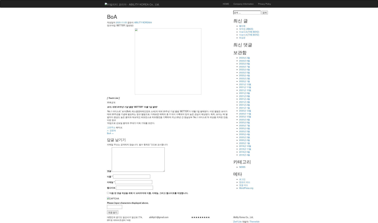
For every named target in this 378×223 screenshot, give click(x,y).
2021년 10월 (245, 90)
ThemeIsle (254, 221)
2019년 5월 (244, 151)
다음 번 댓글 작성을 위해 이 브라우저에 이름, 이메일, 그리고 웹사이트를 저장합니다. (149, 193)
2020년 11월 (245, 113)
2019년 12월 (245, 145)
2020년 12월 (245, 110)
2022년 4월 (244, 75)
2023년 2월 (244, 57)
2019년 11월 (245, 148)
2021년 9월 (244, 92)
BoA (110, 133)
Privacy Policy (264, 3)
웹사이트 (111, 187)
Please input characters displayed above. (128, 202)
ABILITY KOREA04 (143, 22)
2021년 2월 (244, 104)
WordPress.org (246, 188)
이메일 (111, 182)
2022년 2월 (244, 78)
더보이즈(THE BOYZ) (249, 31)
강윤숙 (111, 130)
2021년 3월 (244, 101)
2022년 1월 (244, 81)
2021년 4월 (244, 98)
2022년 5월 (244, 72)
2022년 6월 (244, 69)
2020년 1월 (244, 143)
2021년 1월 (244, 107)
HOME (226, 3)
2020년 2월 (244, 140)
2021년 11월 (245, 87)
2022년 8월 (244, 63)
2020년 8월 (244, 122)
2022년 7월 (244, 66)
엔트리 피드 (244, 182)
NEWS (242, 166)
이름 (110, 176)
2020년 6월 (244, 128)
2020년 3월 (244, 137)
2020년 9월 (244, 119)
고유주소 (111, 127)
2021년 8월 (244, 95)
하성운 (242, 37)
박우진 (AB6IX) (246, 28)
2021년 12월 (245, 84)
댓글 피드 (243, 185)
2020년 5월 (244, 131)
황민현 (242, 25)
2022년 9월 (244, 60)
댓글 (109, 170)
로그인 (242, 179)
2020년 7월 (244, 125)
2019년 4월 (244, 154)
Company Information (243, 3)
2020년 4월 (244, 134)
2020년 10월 (245, 116)
